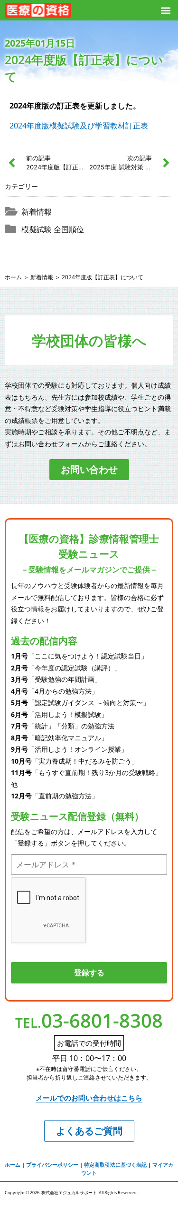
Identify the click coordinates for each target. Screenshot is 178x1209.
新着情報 (36, 211)
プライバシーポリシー (52, 1164)
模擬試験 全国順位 (52, 229)
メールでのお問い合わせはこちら (89, 1097)
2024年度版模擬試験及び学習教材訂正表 (78, 125)
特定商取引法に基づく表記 (115, 1164)
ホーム (13, 277)
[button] (165, 10)
